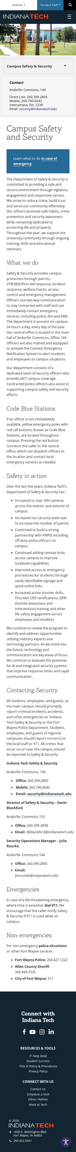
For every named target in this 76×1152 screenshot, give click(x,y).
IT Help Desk (38, 1056)
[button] (66, 1142)
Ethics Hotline (38, 1099)
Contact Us (38, 1089)
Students (17, 5)
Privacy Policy (38, 1071)
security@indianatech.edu (38, 109)
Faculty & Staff (49, 5)
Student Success (38, 1061)
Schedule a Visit (38, 1094)
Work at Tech (38, 1105)
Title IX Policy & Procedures (38, 1066)
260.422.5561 (22, 1141)
